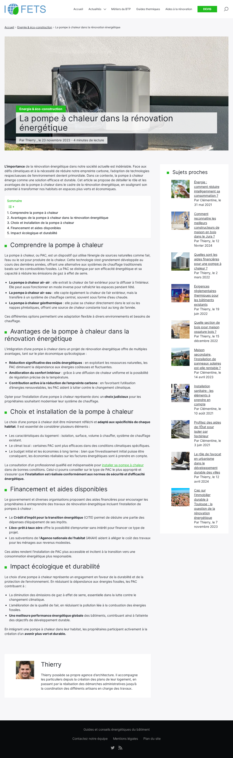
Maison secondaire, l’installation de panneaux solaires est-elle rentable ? (207, 359)
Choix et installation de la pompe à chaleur (42, 223)
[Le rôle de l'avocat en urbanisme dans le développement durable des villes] (180, 461)
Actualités (95, 9)
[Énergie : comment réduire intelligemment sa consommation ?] (180, 189)
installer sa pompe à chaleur (123, 465)
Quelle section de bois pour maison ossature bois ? (207, 327)
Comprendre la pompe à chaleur (34, 213)
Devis (207, 9)
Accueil (78, 9)
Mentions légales (125, 738)
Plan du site (152, 738)
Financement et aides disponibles (36, 228)
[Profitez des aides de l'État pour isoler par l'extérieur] (180, 429)
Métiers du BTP (121, 9)
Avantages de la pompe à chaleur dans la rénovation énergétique (59, 218)
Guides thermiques (148, 9)
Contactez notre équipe (90, 738)
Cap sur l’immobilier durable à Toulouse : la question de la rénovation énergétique (204, 503)
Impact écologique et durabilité (34, 233)
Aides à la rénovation (178, 9)
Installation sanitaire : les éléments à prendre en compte (203, 395)
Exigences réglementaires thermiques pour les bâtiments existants (206, 295)
